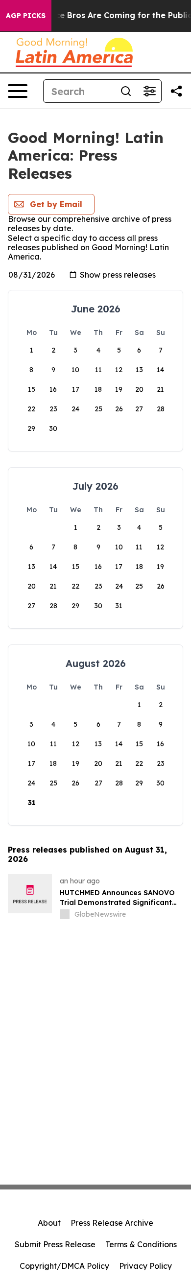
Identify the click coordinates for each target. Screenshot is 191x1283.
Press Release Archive (112, 1223)
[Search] (126, 91)
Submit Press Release (55, 1244)
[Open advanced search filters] (149, 91)
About (49, 1223)
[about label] (65, 914)
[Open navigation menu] (17, 91)
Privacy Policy (145, 1266)
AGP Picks (26, 15)
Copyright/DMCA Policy (64, 1266)
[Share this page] (176, 91)
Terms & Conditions (141, 1244)
